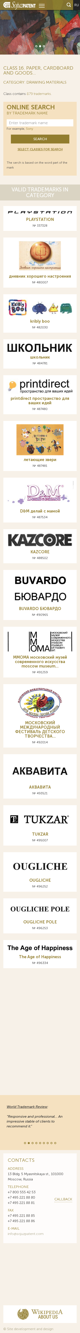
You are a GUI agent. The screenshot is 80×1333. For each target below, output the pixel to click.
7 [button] (47, 1142)
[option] (40, 27)
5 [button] (39, 1142)
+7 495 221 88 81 (21, 1203)
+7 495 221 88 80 (21, 1197)
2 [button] (39, 46)
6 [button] (43, 1142)
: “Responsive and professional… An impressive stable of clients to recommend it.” (35, 1116)
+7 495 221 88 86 (21, 1221)
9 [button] (55, 1142)
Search (40, 139)
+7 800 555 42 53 (22, 1192)
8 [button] (51, 1142)
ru (76, 5)
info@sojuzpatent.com (26, 1234)
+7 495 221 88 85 (21, 1215)
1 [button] (36, 46)
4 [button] (36, 1142)
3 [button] (43, 46)
